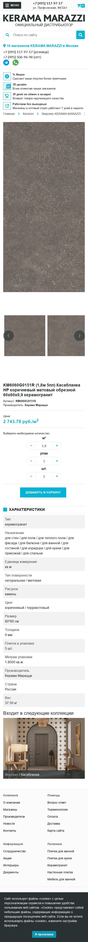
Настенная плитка (60, 872)
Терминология (57, 809)
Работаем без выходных (30, 104)
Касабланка (30, 774)
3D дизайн (19, 84)
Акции (7, 858)
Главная (9, 113)
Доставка (53, 823)
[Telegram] (6, 62)
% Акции (19, 74)
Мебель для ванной (61, 879)
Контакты (9, 830)
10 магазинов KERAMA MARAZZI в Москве (42, 46)
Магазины (10, 809)
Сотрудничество (14, 851)
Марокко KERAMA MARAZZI (61, 113)
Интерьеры (11, 865)
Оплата (52, 816)
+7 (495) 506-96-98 (18, 57)
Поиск (80, 35)
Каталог (28, 113)
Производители (14, 816)
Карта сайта (55, 830)
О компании (11, 802)
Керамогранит (57, 865)
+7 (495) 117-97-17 (47, 3)
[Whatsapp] (16, 62)
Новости (9, 823)
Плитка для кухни (59, 858)
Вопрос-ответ (56, 802)
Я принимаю (44, 934)
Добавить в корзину (43, 492)
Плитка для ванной (60, 851)
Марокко (11, 774)
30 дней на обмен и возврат (32, 94)
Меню (15, 5)
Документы (11, 872)
